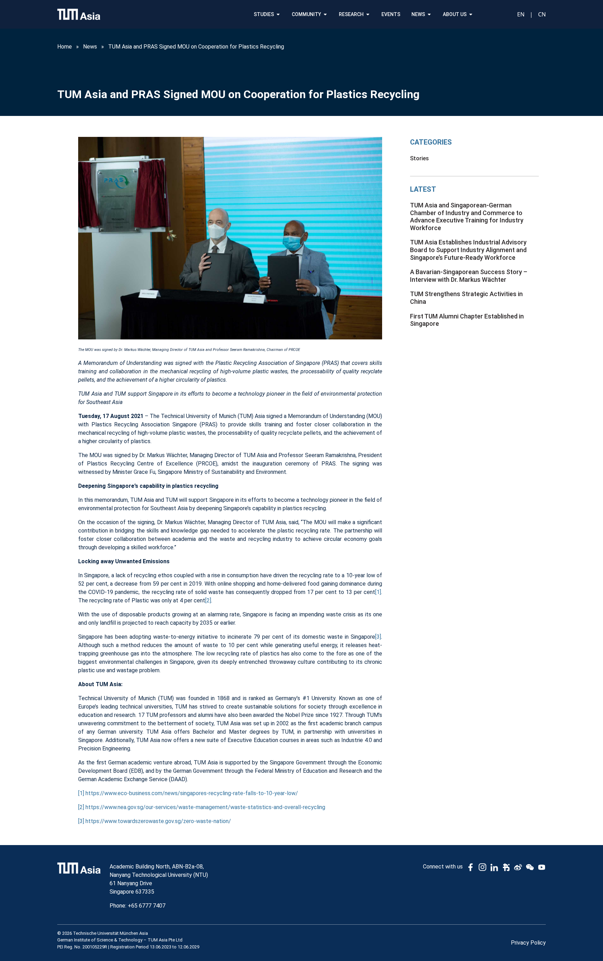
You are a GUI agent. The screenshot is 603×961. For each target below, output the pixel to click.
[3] (378, 636)
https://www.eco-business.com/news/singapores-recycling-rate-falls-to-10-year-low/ (191, 793)
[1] (378, 592)
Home (64, 46)
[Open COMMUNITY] (325, 14)
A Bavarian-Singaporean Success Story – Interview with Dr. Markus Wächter (468, 275)
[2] (208, 600)
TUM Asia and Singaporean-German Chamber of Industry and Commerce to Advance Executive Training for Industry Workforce (466, 216)
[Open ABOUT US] (470, 14)
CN (542, 14)
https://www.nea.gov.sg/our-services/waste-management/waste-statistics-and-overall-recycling (205, 807)
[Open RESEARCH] (367, 14)
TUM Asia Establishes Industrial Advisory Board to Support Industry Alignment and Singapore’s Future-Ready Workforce (468, 250)
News (90, 46)
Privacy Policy (528, 942)
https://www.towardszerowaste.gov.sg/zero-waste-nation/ (158, 821)
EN (520, 14)
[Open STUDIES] (278, 14)
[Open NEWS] (429, 14)
